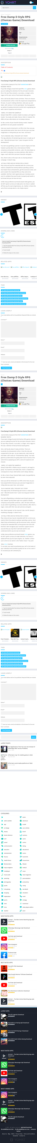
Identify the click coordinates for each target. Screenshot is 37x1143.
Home (2, 14)
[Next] (35, 214)
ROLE (5, 544)
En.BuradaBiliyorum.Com (22, 1129)
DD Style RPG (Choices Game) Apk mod (12, 301)
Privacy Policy (19, 1134)
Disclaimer (15, 1135)
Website (3, 354)
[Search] (34, 7)
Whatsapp (32, 56)
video (25, 89)
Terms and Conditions (29, 1134)
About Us (4, 1134)
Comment (4, 319)
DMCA (12, 1134)
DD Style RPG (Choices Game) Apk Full (12, 296)
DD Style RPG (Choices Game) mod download (13, 304)
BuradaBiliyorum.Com (7, 1129)
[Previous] (1, 214)
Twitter (11, 56)
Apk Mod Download (26, 1127)
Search (33, 737)
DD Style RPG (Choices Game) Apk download (13, 293)
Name (3, 340)
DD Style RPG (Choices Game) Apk (10, 290)
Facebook (4, 56)
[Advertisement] (18, 790)
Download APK (10, 45)
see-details (8, 14)
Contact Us (22, 1135)
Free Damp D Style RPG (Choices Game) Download (16, 73)
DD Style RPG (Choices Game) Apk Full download (14, 298)
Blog (9, 1134)
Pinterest (18, 56)
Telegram (25, 56)
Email (2, 347)
